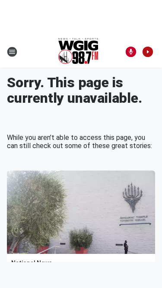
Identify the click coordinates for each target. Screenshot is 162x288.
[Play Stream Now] (148, 52)
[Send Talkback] (131, 52)
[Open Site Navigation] (12, 52)
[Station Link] (78, 52)
